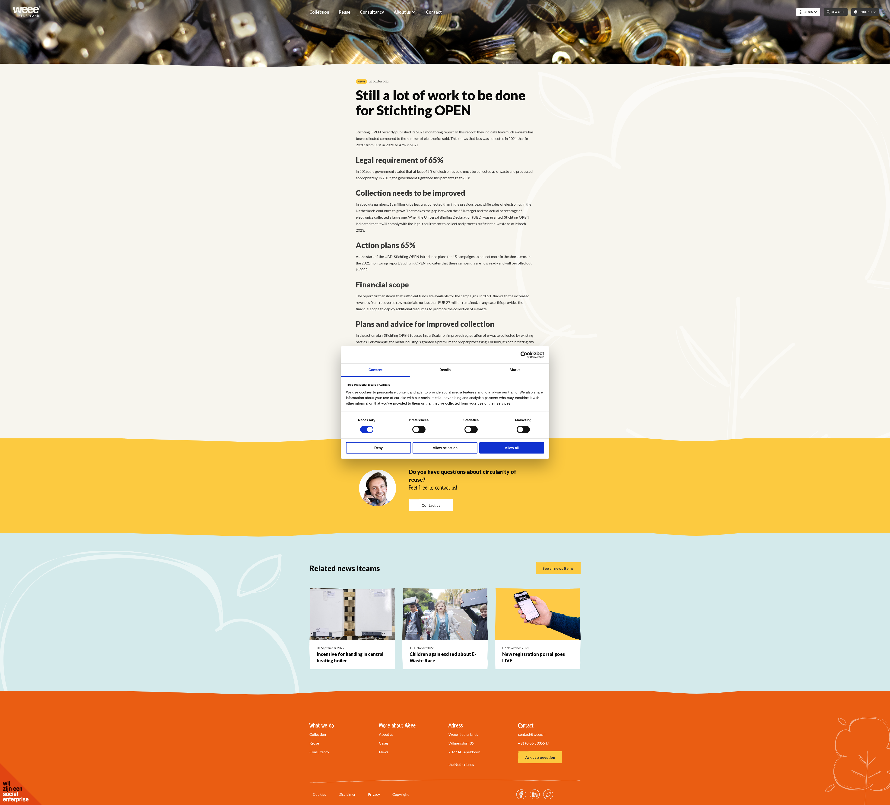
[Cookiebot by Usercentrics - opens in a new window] (524, 354)
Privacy (374, 794)
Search (837, 12)
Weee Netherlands (26, 11)
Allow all (512, 448)
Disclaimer (347, 794)
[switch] (419, 429)
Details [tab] (445, 370)
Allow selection (445, 448)
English (865, 12)
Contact (434, 12)
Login (808, 12)
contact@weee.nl (531, 734)
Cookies (319, 794)
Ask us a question (540, 757)
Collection (319, 12)
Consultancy (372, 12)
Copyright (400, 794)
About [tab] (514, 370)
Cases (383, 743)
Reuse (344, 12)
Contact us (431, 505)
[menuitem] (319, 12)
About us (402, 12)
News (383, 752)
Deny (378, 448)
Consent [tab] (375, 370)
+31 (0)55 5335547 (533, 743)
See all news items (558, 568)
